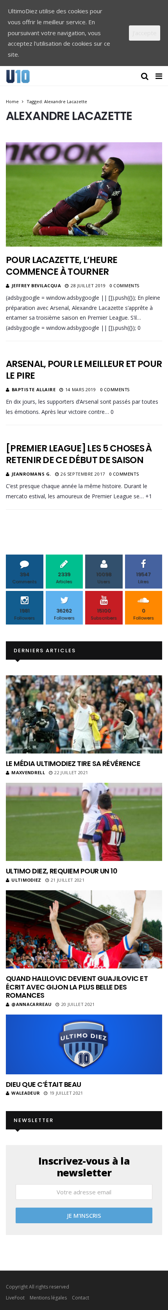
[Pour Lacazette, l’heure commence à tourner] (84, 194)
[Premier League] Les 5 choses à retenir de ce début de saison (79, 454)
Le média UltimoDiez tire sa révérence (73, 763)
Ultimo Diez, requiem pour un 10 (61, 871)
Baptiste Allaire (34, 389)
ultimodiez (26, 880)
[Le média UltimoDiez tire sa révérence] (84, 714)
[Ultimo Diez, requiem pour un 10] (84, 822)
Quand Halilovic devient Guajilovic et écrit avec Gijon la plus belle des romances (77, 987)
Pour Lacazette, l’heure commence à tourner (61, 266)
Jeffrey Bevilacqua (36, 285)
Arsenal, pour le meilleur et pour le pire (84, 370)
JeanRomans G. (31, 474)
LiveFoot (15, 1297)
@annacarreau (31, 1004)
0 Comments (124, 285)
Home (12, 101)
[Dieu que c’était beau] (84, 1044)
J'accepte (144, 33)
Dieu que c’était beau (43, 1084)
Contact (80, 1297)
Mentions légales (48, 1297)
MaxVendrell (28, 772)
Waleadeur (25, 1093)
